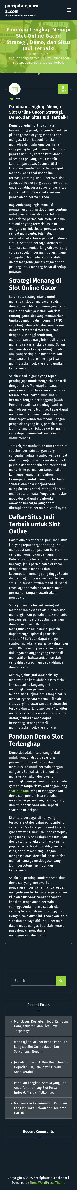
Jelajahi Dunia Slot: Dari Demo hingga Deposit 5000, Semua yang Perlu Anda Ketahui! (41, 1067)
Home (32, 54)
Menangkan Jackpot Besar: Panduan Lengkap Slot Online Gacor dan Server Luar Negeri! (40, 1046)
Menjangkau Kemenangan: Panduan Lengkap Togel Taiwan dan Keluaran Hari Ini (40, 1108)
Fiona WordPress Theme (47, 1183)
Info (42, 54)
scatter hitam (19, 791)
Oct (63, 89)
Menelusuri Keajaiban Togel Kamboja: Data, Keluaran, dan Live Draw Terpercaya (41, 1026)
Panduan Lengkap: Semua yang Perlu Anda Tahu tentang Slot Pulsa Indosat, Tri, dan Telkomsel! (41, 1087)
